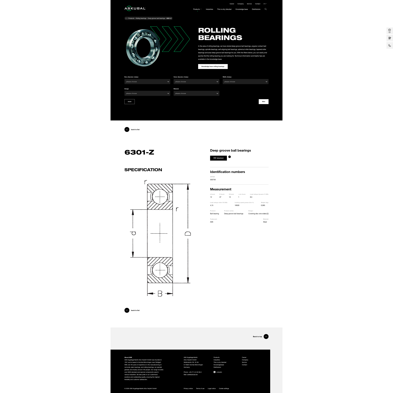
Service (244, 362)
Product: (213, 211)
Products (131, 18)
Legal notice (212, 388)
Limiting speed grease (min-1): (244, 202)
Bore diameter (131, 77)
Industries (217, 360)
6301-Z (169, 18)
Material (176, 89)
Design (126, 89)
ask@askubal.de (192, 374)
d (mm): (212, 194)
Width (227, 77)
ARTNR (212, 177)
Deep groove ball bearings (156, 18)
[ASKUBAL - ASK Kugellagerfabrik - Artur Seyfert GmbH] (134, 8)
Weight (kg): (265, 202)
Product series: (229, 211)
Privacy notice (188, 388)
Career (244, 357)
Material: (266, 219)
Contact (244, 365)
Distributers (217, 367)
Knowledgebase (219, 365)
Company (245, 360)
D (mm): (222, 194)
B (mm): (231, 194)
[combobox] (147, 81)
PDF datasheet (218, 158)
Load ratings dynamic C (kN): (259, 194)
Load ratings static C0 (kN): (219, 202)
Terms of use (200, 388)
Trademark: (213, 219)
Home (126, 18)
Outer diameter (181, 77)
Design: (250, 211)
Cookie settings (224, 388)
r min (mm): (242, 194)
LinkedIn (219, 372)
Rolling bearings (141, 18)
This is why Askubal (220, 362)
